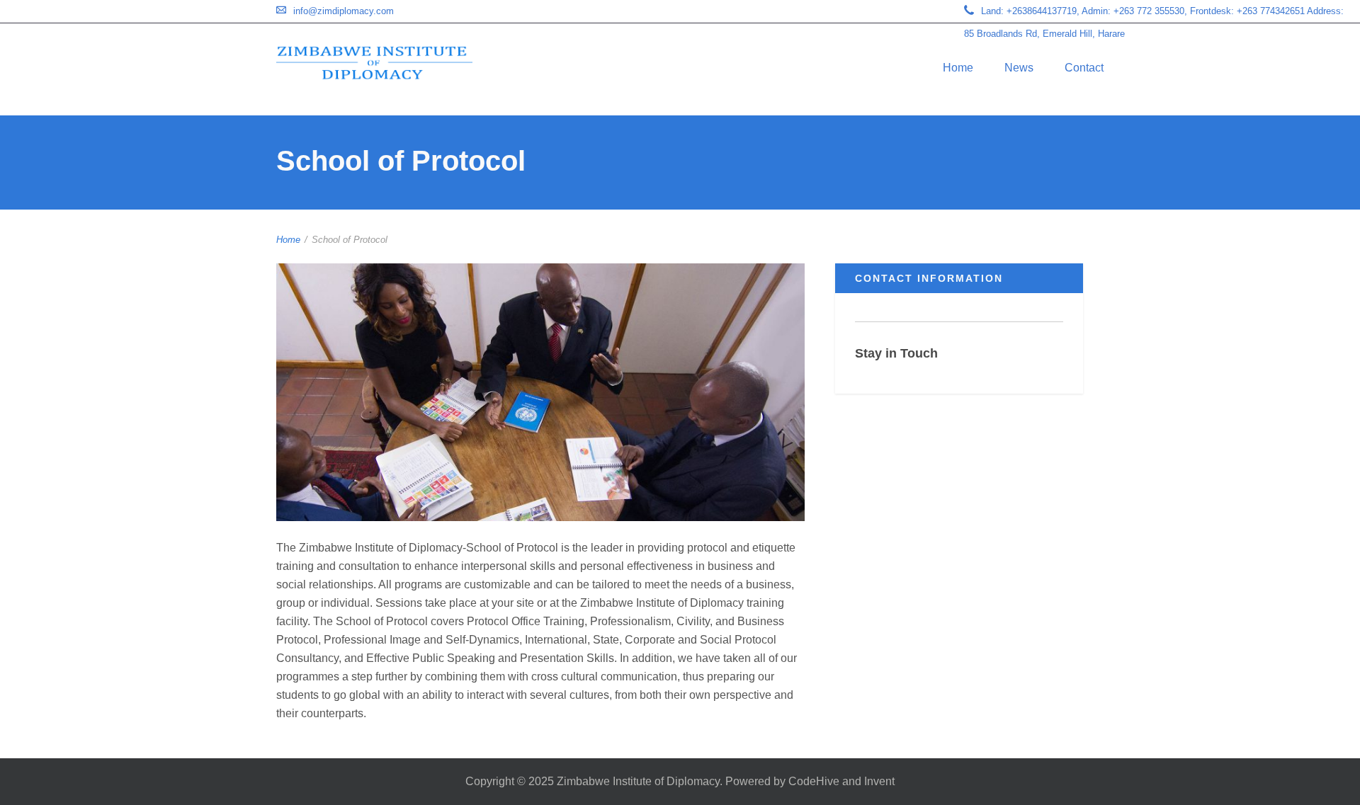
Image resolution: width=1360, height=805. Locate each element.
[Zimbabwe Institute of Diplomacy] (374, 63)
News (1018, 68)
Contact (1084, 68)
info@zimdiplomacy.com (343, 11)
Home (958, 68)
